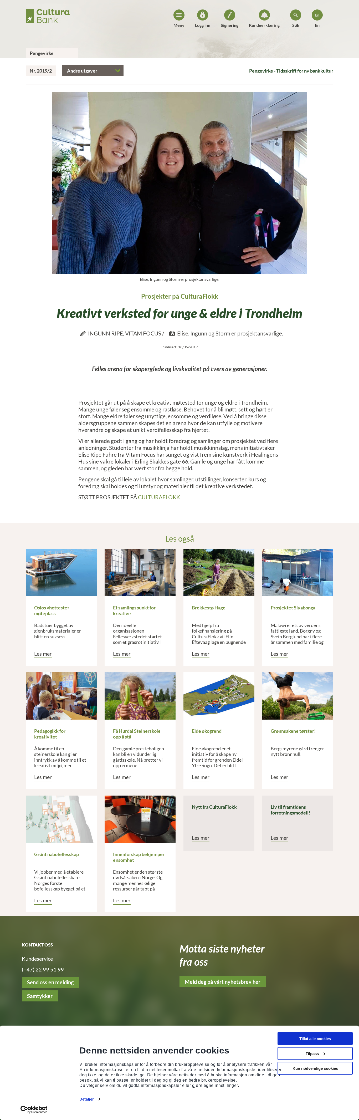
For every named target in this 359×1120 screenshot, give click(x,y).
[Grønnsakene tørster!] (297, 696)
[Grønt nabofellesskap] (61, 819)
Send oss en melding (50, 982)
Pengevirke (42, 53)
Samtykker (40, 996)
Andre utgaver (82, 71)
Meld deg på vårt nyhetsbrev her (222, 982)
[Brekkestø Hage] (218, 572)
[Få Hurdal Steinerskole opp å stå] (140, 696)
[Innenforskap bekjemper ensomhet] (140, 819)
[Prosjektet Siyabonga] (297, 572)
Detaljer (86, 1099)
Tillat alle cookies (315, 1038)
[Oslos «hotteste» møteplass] (61, 572)
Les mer (43, 653)
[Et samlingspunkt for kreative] (140, 572)
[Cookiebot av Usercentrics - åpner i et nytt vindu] (34, 1110)
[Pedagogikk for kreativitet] (61, 696)
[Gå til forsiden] (48, 14)
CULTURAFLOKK (159, 497)
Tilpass (312, 1053)
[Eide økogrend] (218, 696)
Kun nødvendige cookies (315, 1068)
